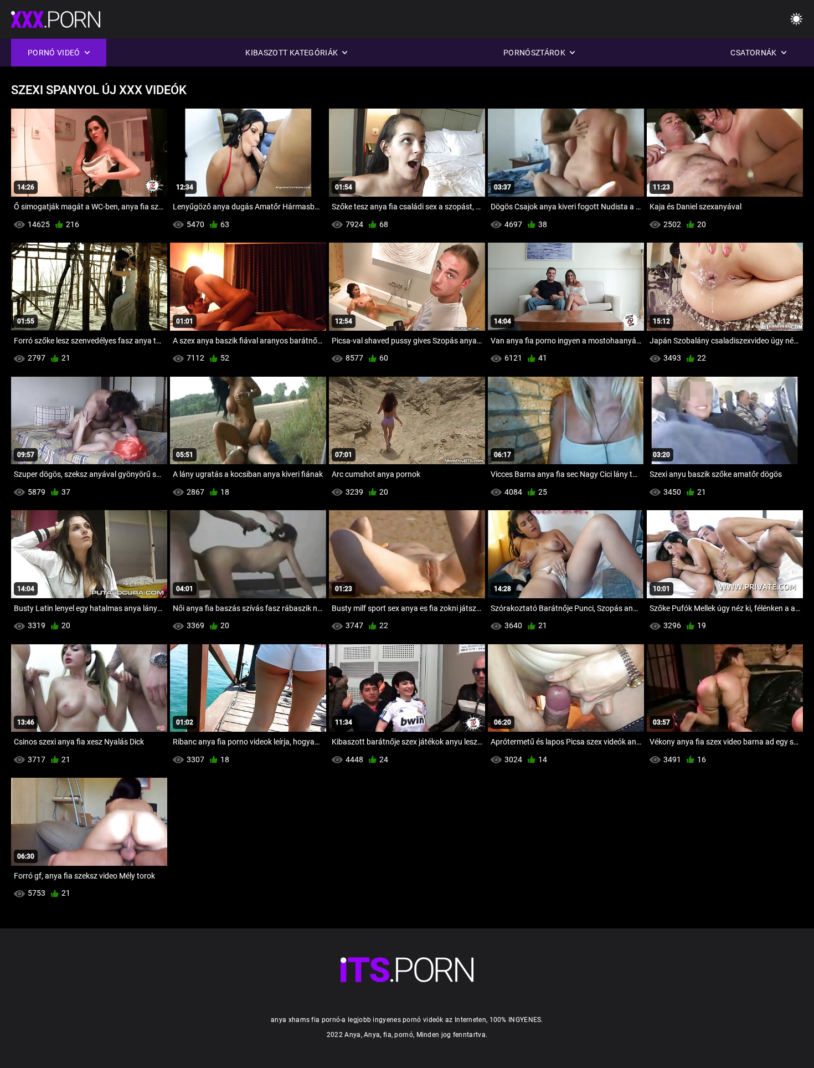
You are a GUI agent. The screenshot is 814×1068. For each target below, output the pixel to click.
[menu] (796, 20)
